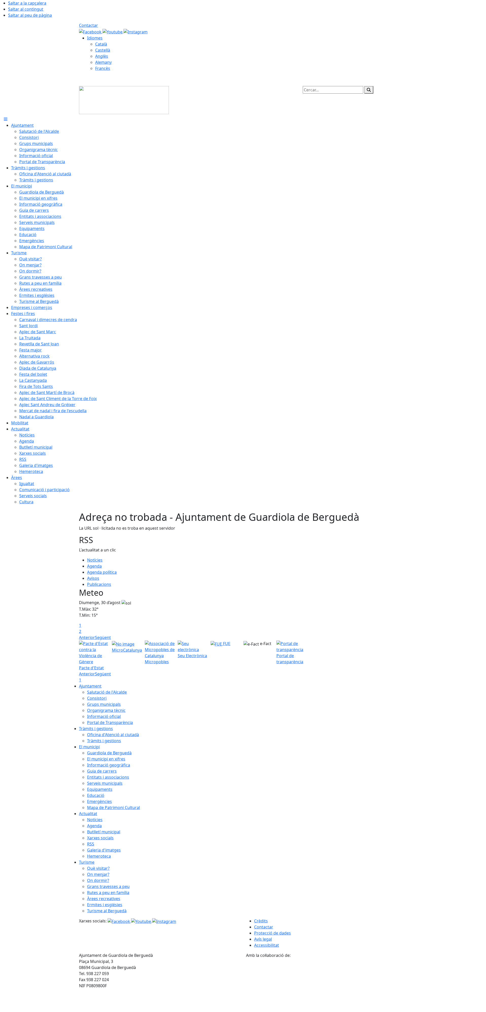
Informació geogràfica (108, 765)
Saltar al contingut (25, 9)
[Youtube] (113, 31)
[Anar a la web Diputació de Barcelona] (326, 984)
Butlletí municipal (103, 832)
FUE (226, 643)
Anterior (87, 637)
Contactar (88, 25)
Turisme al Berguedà (107, 911)
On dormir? (98, 880)
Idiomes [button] (95, 38)
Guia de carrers (102, 771)
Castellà (102, 50)
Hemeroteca (99, 856)
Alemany (103, 62)
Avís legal (263, 939)
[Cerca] (368, 90)
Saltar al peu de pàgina (30, 15)
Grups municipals (104, 704)
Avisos (93, 578)
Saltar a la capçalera (27, 3)
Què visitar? (98, 868)
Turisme (86, 862)
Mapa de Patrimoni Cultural (113, 807)
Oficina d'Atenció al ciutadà (113, 734)
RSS (90, 844)
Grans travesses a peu (108, 886)
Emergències (99, 801)
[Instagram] (136, 31)
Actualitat (88, 813)
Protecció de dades (272, 933)
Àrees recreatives (103, 898)
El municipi (89, 747)
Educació (95, 795)
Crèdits (261, 921)
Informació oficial (104, 716)
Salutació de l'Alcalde (107, 692)
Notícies (95, 560)
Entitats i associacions (108, 777)
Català (101, 44)
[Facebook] (91, 31)
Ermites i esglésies (104, 904)
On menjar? (98, 874)
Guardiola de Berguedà (109, 753)
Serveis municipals (105, 783)
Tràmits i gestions (96, 728)
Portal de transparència (289, 659)
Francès (102, 68)
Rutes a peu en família (108, 892)
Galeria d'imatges (104, 850)
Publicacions (99, 584)
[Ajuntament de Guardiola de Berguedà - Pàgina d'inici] (124, 99)
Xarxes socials (100, 838)
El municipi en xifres (106, 759)
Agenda (94, 566)
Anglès (101, 56)
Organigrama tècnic (106, 710)
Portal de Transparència (110, 722)
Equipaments (99, 789)
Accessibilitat (266, 945)
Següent (103, 637)
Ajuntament (90, 686)
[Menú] (5, 119)
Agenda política (102, 572)
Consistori (97, 698)
